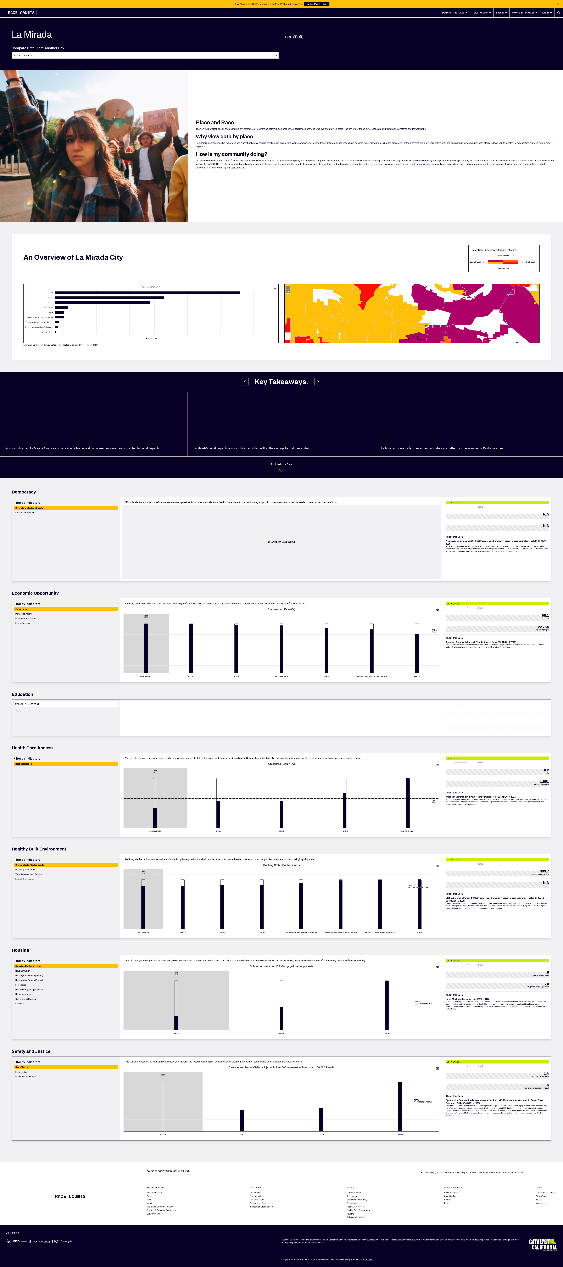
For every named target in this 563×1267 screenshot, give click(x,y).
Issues (500, 12)
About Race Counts (545, 1192)
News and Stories (523, 12)
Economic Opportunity (357, 1200)
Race (149, 1200)
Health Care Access (356, 1207)
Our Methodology (155, 1214)
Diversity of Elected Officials (29, 508)
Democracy (352, 1196)
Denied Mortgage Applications (29, 989)
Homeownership (23, 994)
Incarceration (21, 1072)
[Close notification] (558, 4)
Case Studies (450, 1196)
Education (351, 1203)
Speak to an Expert (259, 1203)
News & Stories (451, 1192)
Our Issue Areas (354, 1192)
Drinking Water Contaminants (29, 865)
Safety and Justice (355, 1217)
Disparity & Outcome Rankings (160, 1207)
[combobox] (145, 55)
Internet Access (22, 623)
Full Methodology (510, 551)
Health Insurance (23, 764)
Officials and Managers (26, 618)
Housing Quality (22, 971)
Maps (149, 1203)
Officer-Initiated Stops (25, 1077)
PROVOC (369, 1259)
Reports (448, 1200)
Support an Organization (261, 1207)
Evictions (19, 1004)
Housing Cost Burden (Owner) (29, 980)
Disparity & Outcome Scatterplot (161, 1210)
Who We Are (542, 1196)
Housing (350, 1214)
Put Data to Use (257, 1200)
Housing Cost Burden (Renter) (29, 975)
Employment (21, 609)
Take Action (480, 12)
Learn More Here (317, 3)
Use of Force (21, 1067)
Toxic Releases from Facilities (29, 874)
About (545, 12)
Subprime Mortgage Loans (28, 966)
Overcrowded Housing (25, 999)
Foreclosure (20, 985)
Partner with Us (257, 1196)
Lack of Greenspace (24, 879)
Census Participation (24, 513)
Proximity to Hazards (25, 870)
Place (149, 1196)
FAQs (538, 1200)
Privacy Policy (459, 1172)
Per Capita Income (23, 614)
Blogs (446, 1203)
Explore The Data (453, 12)
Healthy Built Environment (358, 1210)
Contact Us (541, 1203)
